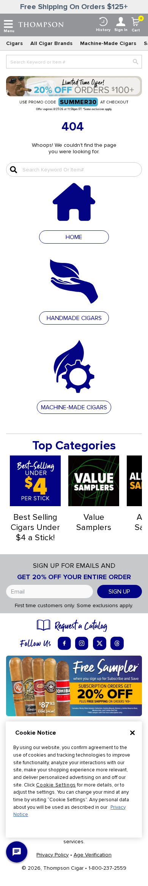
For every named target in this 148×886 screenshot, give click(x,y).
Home (74, 237)
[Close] (132, 732)
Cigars (14, 43)
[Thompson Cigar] (41, 24)
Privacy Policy (52, 855)
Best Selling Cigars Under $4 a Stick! (35, 527)
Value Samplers (93, 522)
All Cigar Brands (51, 43)
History (103, 30)
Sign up (119, 591)
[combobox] (74, 61)
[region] (74, 779)
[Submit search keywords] (12, 169)
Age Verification (93, 855)
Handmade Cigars (74, 318)
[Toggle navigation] (8, 24)
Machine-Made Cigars (108, 43)
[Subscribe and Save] (74, 685)
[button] (74, 317)
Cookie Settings (56, 785)
